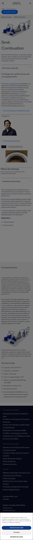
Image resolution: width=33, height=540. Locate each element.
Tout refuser (16, 532)
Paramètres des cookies (16, 537)
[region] (16, 526)
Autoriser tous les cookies (16, 528)
